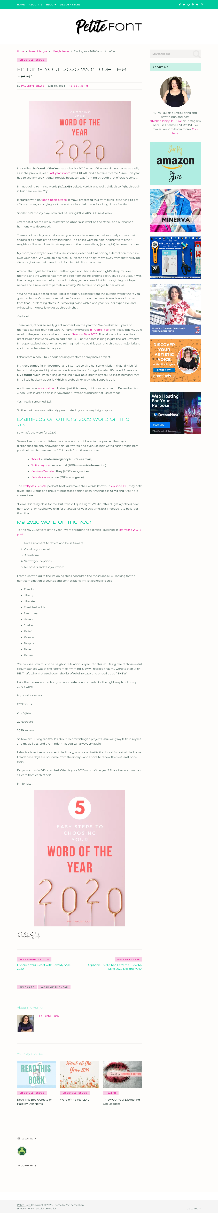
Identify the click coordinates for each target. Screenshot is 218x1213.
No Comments (79, 86)
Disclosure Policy (46, 1208)
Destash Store (70, 4)
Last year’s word (60, 173)
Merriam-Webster (43, 471)
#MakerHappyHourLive (166, 121)
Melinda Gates (40, 477)
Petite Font (23, 1205)
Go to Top (192, 1208)
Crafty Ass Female (35, 486)
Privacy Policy (25, 1208)
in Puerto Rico (99, 329)
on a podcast (47, 388)
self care (27, 987)
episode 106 (119, 486)
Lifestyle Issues (32, 60)
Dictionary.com (41, 465)
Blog (49, 4)
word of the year (54, 987)
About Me (35, 4)
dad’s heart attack (54, 199)
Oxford (35, 459)
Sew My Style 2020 (85, 334)
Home (21, 4)
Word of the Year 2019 (74, 1099)
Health (111, 1093)
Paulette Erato (33, 86)
